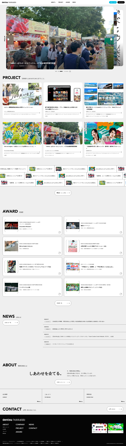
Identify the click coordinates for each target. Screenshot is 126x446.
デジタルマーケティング (16, 114)
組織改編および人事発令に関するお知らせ (63, 329)
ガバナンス (5, 441)
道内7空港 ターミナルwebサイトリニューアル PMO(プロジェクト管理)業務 (103, 108)
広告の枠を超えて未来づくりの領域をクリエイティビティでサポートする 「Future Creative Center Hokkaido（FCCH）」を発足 (83, 336)
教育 (6, 155)
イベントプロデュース (50, 155)
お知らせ (47, 329)
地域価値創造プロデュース (111, 114)
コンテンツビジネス (68, 114)
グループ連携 (105, 116)
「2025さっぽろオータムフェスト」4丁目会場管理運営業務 (61, 146)
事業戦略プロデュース (101, 114)
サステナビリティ (12, 441)
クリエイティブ (8, 114)
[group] (60, 38)
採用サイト (112, 2)
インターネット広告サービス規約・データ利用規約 (35, 441)
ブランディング (76, 114)
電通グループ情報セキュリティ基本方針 (54, 441)
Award (68, 2)
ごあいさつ (5, 431)
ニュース (47, 321)
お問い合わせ (121, 2)
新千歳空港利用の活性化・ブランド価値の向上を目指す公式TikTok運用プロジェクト (61, 108)
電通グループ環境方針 (55, 443)
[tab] (58, 71)
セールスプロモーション (26, 114)
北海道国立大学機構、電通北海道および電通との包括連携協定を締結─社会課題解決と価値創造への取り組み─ (79, 321)
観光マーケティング (59, 114)
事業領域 (4, 433)
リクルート (34, 114)
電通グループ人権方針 (44, 443)
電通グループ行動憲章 (34, 443)
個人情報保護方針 (20, 441)
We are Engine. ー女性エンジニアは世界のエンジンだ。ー (20, 146)
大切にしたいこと (6, 427)
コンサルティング (98, 116)
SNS (46, 116)
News (74, 2)
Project (60, 2)
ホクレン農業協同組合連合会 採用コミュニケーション (19, 107)
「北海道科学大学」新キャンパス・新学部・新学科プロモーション (103, 147)
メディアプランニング (16, 153)
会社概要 (4, 429)
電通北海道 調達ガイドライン (8, 443)
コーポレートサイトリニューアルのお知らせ (63, 344)
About (53, 2)
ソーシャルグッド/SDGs (35, 153)
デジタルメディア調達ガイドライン (21, 443)
